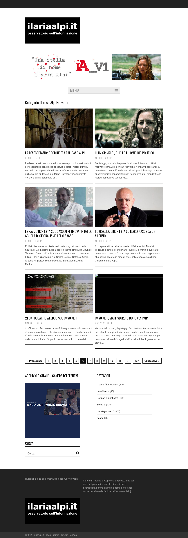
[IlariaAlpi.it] (52, 41)
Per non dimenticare (107, 398)
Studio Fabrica (69, 535)
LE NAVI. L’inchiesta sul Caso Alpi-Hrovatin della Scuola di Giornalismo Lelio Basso (58, 233)
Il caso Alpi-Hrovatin (107, 384)
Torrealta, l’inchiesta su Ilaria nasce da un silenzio (125, 233)
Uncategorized (104, 411)
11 (120, 360)
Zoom (100, 418)
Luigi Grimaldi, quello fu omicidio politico (124, 152)
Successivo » (152, 360)
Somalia (101, 404)
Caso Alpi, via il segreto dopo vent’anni (122, 318)
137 (137, 360)
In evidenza (103, 391)
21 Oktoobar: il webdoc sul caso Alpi (51, 318)
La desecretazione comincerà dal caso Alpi (55, 152)
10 (111, 360)
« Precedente (34, 360)
